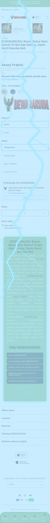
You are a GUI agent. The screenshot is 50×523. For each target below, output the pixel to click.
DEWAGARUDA (23, 509)
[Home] (18, 17)
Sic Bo (6, 133)
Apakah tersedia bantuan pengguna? (22, 381)
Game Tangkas (10, 164)
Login (15, 519)
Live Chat (43, 518)
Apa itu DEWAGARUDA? (17, 355)
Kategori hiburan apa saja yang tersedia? (23, 367)
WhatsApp (35, 519)
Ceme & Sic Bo (10, 172)
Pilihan (4, 207)
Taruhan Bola (9, 156)
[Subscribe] (41, 485)
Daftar (24, 519)
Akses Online (33, 68)
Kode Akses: (28, 52)
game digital (20, 296)
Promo (5, 519)
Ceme (6, 124)
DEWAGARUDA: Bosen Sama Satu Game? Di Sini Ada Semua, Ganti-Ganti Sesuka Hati (25, 3)
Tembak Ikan (9, 147)
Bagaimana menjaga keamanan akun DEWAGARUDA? (22, 374)
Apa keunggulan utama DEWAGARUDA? (23, 361)
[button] (3, 17)
